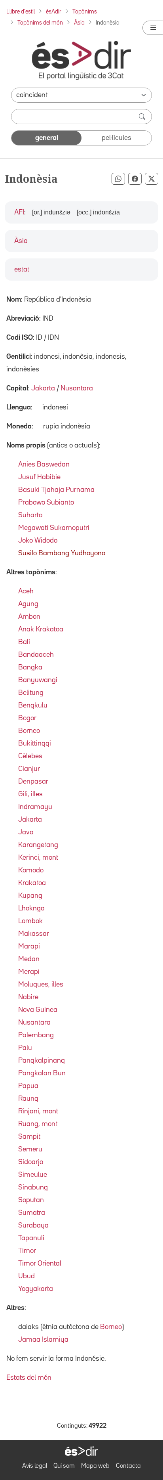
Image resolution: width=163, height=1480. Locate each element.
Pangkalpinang (41, 1060)
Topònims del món (40, 22)
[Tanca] (152, 28)
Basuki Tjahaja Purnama (56, 490)
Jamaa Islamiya (43, 1340)
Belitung (31, 693)
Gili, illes (30, 794)
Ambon (29, 617)
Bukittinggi (34, 743)
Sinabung (33, 1187)
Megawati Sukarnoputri (53, 528)
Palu (25, 1048)
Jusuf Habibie (39, 477)
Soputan (31, 1200)
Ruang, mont (37, 1124)
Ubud (26, 1276)
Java (26, 832)
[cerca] (143, 116)
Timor (27, 1251)
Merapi (29, 972)
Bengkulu (32, 705)
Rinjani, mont (38, 1111)
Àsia (79, 22)
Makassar (33, 934)
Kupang (30, 896)
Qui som (64, 1466)
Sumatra (31, 1213)
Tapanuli (31, 1238)
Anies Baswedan (44, 464)
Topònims (84, 11)
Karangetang (38, 845)
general (46, 138)
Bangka (30, 667)
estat (21, 269)
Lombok (30, 921)
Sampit (29, 1137)
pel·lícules (116, 138)
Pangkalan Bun (42, 1073)
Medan (29, 959)
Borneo (29, 731)
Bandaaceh (36, 655)
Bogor (27, 718)
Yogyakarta (35, 1289)
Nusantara (77, 388)
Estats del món (28, 1378)
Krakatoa (32, 883)
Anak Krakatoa (40, 629)
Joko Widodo (37, 540)
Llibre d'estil (20, 11)
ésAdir (53, 11)
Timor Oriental (39, 1263)
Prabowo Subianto (46, 502)
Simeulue (32, 1175)
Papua (28, 1086)
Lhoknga (31, 908)
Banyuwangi (37, 680)
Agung (28, 604)
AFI (19, 212)
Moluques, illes (40, 984)
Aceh (26, 591)
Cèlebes (30, 756)
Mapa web (95, 1466)
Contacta (128, 1466)
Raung (28, 1099)
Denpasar (33, 781)
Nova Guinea (37, 1010)
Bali (24, 642)
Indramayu (35, 807)
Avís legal (34, 1466)
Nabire (28, 997)
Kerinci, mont (38, 858)
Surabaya (33, 1225)
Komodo (31, 870)
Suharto (30, 515)
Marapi (29, 946)
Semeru (30, 1149)
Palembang (36, 1035)
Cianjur (29, 769)
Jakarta (43, 388)
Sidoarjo (30, 1162)
